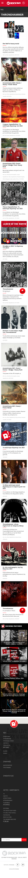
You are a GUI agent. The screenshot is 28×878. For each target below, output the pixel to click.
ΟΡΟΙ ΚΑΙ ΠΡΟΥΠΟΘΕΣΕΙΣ (14, 869)
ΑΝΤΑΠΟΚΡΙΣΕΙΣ (7, 765)
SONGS (5, 753)
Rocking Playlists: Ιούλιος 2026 (14, 678)
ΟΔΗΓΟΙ (5, 796)
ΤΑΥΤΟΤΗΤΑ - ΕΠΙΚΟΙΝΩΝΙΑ (9, 864)
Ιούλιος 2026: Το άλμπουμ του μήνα (14, 661)
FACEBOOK (17, 864)
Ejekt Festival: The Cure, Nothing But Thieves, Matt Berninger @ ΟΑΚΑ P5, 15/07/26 (14, 711)
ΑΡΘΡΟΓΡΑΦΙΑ (7, 798)
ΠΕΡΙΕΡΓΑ (6, 743)
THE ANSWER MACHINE (9, 819)
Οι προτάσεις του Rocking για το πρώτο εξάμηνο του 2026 (14, 643)
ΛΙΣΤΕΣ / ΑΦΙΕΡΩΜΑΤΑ (11, 790)
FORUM (6, 821)
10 (4, 794)
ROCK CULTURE (7, 817)
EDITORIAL (6, 808)
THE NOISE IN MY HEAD (9, 810)
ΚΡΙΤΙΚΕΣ (6, 747)
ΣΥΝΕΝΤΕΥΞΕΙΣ (8, 776)
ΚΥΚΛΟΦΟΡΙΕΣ (7, 738)
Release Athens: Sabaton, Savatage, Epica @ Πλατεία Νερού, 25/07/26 (14, 694)
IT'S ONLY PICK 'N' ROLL (9, 813)
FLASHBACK (6, 802)
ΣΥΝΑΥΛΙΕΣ (7, 761)
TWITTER (22, 864)
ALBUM (5, 751)
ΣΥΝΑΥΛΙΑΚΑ (6, 736)
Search (23, 3)
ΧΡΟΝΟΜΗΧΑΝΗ (7, 800)
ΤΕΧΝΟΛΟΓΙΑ (6, 745)
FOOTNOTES (6, 815)
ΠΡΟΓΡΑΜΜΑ (7, 767)
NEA (4, 733)
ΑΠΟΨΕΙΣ (6, 804)
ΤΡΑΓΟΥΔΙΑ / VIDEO (8, 741)
